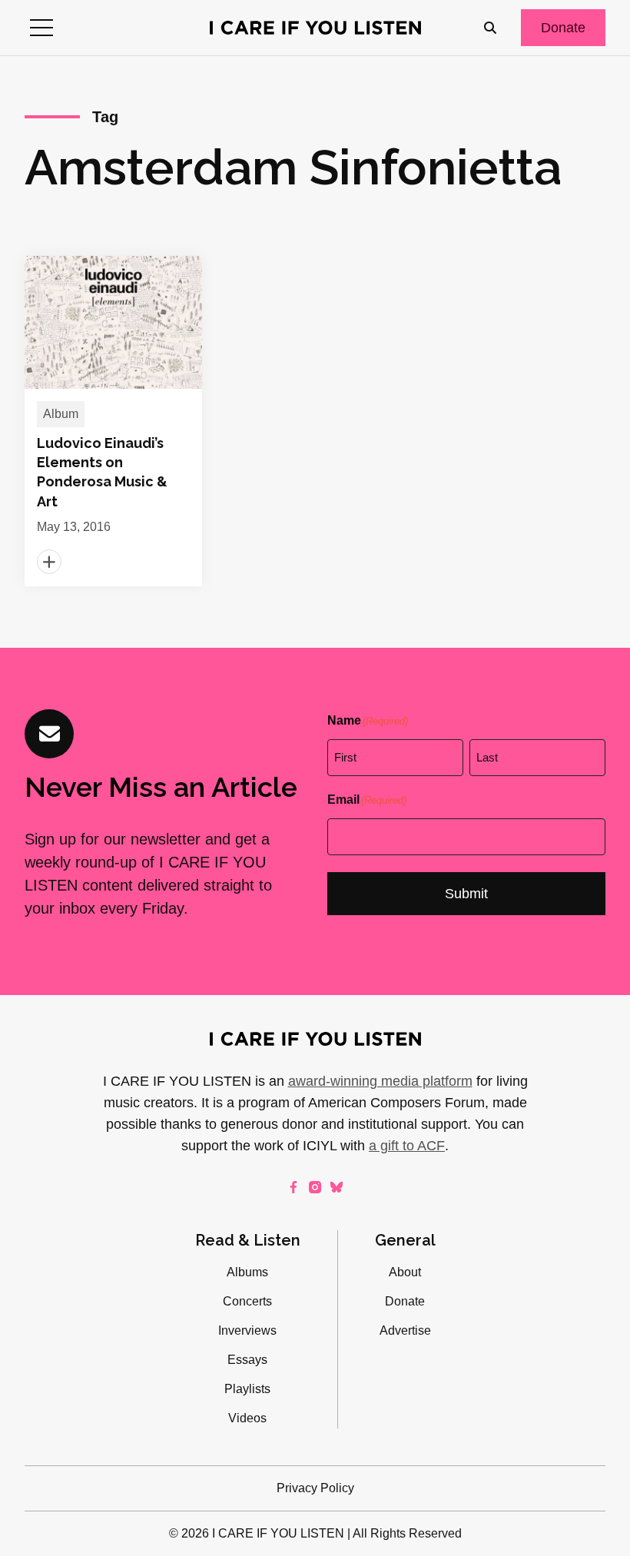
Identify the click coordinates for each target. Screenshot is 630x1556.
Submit (466, 893)
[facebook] (293, 1187)
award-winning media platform (380, 1081)
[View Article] (113, 421)
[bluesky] (336, 1187)
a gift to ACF (407, 1145)
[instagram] (315, 1187)
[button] (41, 28)
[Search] (490, 27)
